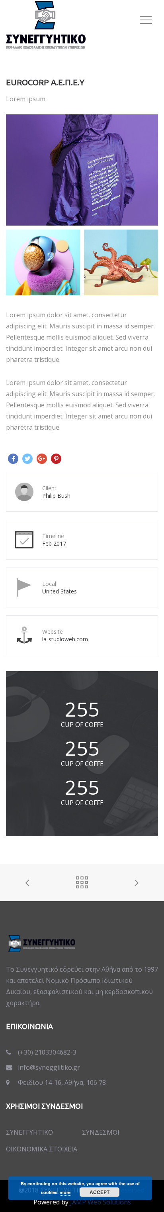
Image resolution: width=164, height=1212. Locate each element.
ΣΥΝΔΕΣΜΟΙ (100, 1132)
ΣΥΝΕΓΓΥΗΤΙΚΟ (29, 1132)
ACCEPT (99, 1192)
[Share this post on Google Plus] (42, 459)
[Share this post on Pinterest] (56, 459)
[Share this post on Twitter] (27, 459)
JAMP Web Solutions (100, 1202)
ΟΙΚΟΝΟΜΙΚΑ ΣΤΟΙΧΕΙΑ (41, 1149)
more (65, 1192)
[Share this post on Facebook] (13, 459)
